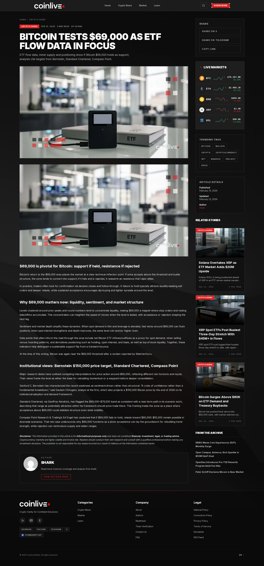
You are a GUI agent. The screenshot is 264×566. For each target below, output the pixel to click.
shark (202, 207)
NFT (203, 159)
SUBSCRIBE (220, 5)
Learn (157, 5)
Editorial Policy (201, 510)
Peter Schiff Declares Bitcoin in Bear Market (220, 472)
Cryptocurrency (226, 152)
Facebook (26, 529)
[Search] (203, 5)
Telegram (56, 529)
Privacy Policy (201, 521)
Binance (215, 159)
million (220, 146)
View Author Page (56, 477)
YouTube (41, 529)
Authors (139, 515)
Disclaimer (199, 532)
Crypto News (125, 5)
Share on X (209, 31)
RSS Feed (199, 537)
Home (108, 5)
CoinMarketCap (33, 535)
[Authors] (40, 520)
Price (204, 165)
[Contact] (31, 520)
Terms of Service (202, 526)
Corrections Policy (203, 515)
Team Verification (144, 526)
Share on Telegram (215, 40)
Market (143, 5)
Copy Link (209, 49)
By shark (76, 26)
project (231, 159)
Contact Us (141, 532)
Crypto (206, 152)
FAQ (138, 537)
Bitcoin (205, 146)
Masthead (141, 521)
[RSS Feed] (23, 520)
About (139, 510)
